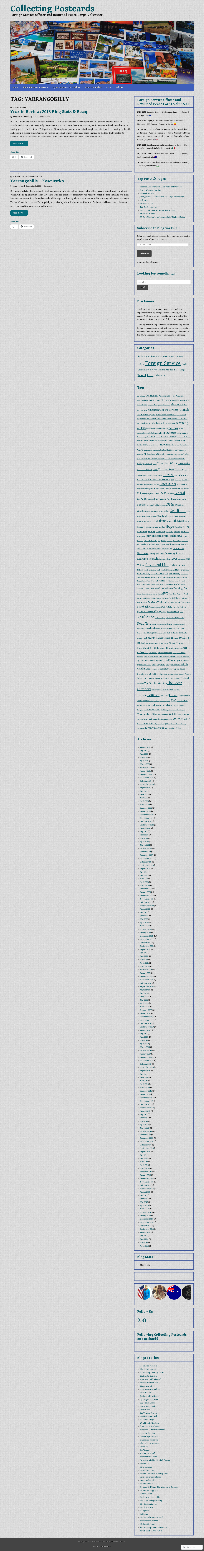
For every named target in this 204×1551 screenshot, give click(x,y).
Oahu (167, 584)
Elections (186, 489)
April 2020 (144, 1003)
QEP (185, 607)
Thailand (185, 678)
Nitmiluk (171, 581)
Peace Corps (179, 370)
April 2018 (144, 1084)
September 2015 (147, 1188)
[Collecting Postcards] (102, 52)
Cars (140, 449)
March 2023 (145, 885)
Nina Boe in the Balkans (150, 1389)
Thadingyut (176, 678)
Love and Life (156, 564)
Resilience (145, 617)
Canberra (163, 444)
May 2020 (144, 1000)
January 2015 (145, 1215)
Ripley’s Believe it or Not (169, 618)
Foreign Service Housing (150, 190)
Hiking (161, 521)
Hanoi (171, 516)
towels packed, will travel (151, 1531)
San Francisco (178, 628)
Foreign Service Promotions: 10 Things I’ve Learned (162, 197)
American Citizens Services (163, 409)
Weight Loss (175, 714)
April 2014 (144, 1246)
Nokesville (177, 581)
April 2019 (144, 1044)
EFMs (181, 489)
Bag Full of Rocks (147, 1403)
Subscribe (144, 253)
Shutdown (144, 643)
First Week (160, 499)
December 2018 (146, 1057)
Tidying (179, 690)
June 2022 (144, 916)
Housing (152, 531)
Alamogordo (157, 405)
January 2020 (145, 1013)
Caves (158, 450)
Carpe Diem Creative (149, 1406)
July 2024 (144, 831)
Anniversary (144, 414)
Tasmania (163, 674)
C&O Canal (146, 445)
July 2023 (144, 872)
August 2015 (145, 1192)
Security (150, 637)
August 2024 (145, 828)
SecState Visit (141, 638)
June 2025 (144, 794)
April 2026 (144, 761)
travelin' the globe (148, 1433)
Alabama (150, 405)
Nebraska (154, 581)
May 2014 (144, 1242)
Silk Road (152, 648)
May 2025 (144, 798)
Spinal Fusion (169, 660)
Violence (182, 705)
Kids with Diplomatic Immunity (153, 1527)
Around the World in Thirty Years (154, 1473)
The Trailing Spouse (148, 1504)
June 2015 (144, 1199)
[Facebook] (144, 1320)
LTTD (171, 565)
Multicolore (166, 577)
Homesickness (151, 527)
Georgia (147, 511)
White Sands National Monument (155, 719)
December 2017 (146, 1098)
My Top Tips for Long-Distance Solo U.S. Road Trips (162, 217)
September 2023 (147, 865)
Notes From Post (147, 1470)
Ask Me (119, 87)
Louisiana (181, 559)
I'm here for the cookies (150, 1497)
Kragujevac (176, 544)
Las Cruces (157, 549)
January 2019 (145, 1054)
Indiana (185, 536)
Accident (167, 400)
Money (176, 573)
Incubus (178, 535)
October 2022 (145, 902)
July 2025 (144, 791)
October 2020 (145, 983)
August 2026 (145, 747)
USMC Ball (150, 705)
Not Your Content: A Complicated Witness (158, 210)
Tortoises (142, 695)
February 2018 (146, 1091)
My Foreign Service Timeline (66, 87)
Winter (178, 719)
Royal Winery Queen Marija (172, 624)
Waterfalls (158, 714)
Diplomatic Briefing (148, 1376)
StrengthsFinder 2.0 (173, 665)
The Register (155, 690)
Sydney (163, 668)
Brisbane (145, 440)
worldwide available (148, 1366)
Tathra (170, 674)
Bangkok (160, 423)
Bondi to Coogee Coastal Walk (146, 437)
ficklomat (144, 1514)
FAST (163, 493)
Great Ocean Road (152, 516)
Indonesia (140, 541)
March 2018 (145, 1087)
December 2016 (146, 1138)
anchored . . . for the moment (152, 1430)
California (154, 445)
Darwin (139, 480)
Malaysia (140, 570)
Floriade (178, 499)
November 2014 (146, 1222)
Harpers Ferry (178, 516)
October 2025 (145, 781)
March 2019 (145, 1047)
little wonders (146, 1467)
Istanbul (163, 541)
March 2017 (145, 1128)
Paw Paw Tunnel (158, 594)
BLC (146, 433)
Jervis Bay (170, 541)
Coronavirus (166, 469)
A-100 (140, 395)
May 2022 (144, 919)
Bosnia (158, 437)
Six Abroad (144, 1450)
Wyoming (158, 724)
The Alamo (140, 683)
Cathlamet (147, 450)
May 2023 (144, 878)
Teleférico (175, 674)
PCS (166, 593)
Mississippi (146, 574)
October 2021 (145, 943)
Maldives (147, 570)
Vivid (162, 710)
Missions (140, 574)
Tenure (145, 678)
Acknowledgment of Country (180, 400)
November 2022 (146, 899)
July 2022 (144, 912)
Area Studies (167, 415)
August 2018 (145, 1070)
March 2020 (145, 1007)
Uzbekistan (160, 375)
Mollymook (164, 574)
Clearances (159, 459)
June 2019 (144, 1037)
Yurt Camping (169, 728)
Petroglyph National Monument (159, 598)
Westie (184, 714)
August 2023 (145, 868)
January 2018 (145, 1094)
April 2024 (144, 841)
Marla (158, 570)
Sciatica (173, 632)
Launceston (165, 549)
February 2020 (146, 1010)
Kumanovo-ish (146, 1386)
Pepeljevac (146, 598)
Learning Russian (175, 553)
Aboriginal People (167, 396)
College (140, 463)
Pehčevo (180, 594)
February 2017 (146, 1131)
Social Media (152, 653)
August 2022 (145, 909)
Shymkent (164, 643)
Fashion (141, 364)
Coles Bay (182, 459)
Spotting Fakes (146, 665)
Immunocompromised (160, 536)
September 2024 (147, 825)
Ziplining (178, 728)
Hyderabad (170, 532)
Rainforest (151, 612)
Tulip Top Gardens (153, 701)
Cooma (155, 470)
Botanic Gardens (168, 437)
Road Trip (144, 624)
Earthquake (149, 489)
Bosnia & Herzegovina (165, 356)
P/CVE (152, 589)
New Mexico (162, 581)
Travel (39, 177)
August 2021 (145, 949)
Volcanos (173, 710)
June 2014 (144, 1239)
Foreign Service (19, 107)
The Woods (163, 690)
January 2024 (145, 852)
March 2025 (145, 804)
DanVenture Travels (148, 1413)
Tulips (145, 701)
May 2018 (144, 1081)
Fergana (151, 499)
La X (170, 549)
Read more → (19, 143)
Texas (170, 678)
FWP (183, 505)
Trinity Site (181, 696)
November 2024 (146, 818)
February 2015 (146, 1212)
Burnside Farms (171, 440)
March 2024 (145, 845)
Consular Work (167, 463)
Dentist (152, 480)
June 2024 (144, 835)
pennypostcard (19, 116)
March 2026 (145, 764)
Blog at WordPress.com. (102, 1546)
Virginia (140, 710)
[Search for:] (164, 282)
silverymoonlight (147, 1419)
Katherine (150, 544)
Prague (151, 607)
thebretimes (145, 1409)
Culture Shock (146, 1494)
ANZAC (153, 415)
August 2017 (145, 1111)
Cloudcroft (171, 459)
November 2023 (146, 858)
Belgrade (149, 428)
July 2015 (144, 1195)
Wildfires (170, 719)
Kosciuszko (168, 544)
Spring (154, 665)
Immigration (141, 536)
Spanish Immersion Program (149, 660)
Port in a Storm (146, 203)
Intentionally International (151, 1517)
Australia (17, 177)
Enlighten (149, 494)
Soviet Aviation (173, 657)
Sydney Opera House (176, 669)
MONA (170, 574)
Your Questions (155, 727)
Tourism (153, 695)
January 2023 (145, 892)
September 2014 (147, 1229)
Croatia (159, 476)
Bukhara (158, 440)
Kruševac (183, 544)
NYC (163, 584)
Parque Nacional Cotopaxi (144, 594)
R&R (144, 611)
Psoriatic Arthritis (172, 606)
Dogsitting (185, 480)
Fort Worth (149, 505)
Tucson (140, 701)
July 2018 (144, 1074)
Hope (170, 526)
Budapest (151, 440)
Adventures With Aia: (149, 1382)
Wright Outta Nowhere (149, 1423)
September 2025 (147, 784)
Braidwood (187, 437)
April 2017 (144, 1124)
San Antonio (159, 628)
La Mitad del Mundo (147, 549)
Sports (139, 665)
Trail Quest (164, 695)
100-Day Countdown (148, 207)
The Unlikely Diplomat (150, 1443)
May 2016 (144, 1161)
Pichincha (184, 598)
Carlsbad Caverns (174, 445)
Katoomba (156, 544)
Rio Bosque (158, 618)
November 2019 (146, 1020)
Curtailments (181, 475)
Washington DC (146, 714)
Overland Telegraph (143, 589)
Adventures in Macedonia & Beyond (155, 1460)
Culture (168, 475)
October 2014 (145, 1225)
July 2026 (144, 751)
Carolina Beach (184, 445)
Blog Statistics (168, 432)
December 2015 (146, 1178)
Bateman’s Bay (170, 423)
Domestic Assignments (145, 484)
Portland (177, 602)
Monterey (146, 577)
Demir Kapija (146, 480)
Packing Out (180, 588)
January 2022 (145, 932)
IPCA (159, 541)
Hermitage (147, 521)
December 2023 (146, 855)
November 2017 (146, 1101)
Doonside (156, 484)
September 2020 (147, 986)
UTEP (160, 705)
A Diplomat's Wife (147, 1453)
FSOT (179, 505)
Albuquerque (166, 405)
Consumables (184, 463)
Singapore (161, 648)
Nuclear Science (149, 584)
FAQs (108, 87)
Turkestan (162, 701)
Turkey (168, 701)
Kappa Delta (141, 544)
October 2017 (145, 1104)
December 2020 (146, 976)
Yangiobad (165, 724)
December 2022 (146, 895)
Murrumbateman (176, 577)
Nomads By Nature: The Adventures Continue (159, 1487)
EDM (162, 489)
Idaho (182, 532)
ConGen (148, 463)
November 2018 (146, 1060)
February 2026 (146, 767)
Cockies (176, 459)
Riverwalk (180, 618)
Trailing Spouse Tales (149, 1416)
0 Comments (45, 116)
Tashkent (153, 674)
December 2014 (146, 1219)
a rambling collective (149, 1440)
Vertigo (167, 705)
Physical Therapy (175, 598)
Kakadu (175, 541)
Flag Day (170, 499)
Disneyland (178, 480)
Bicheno (165, 428)
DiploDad (144, 1446)
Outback (184, 584)
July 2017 (144, 1114)
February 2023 (146, 889)
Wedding (165, 714)
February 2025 (146, 808)
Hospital (178, 527)
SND (178, 648)
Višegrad (167, 710)
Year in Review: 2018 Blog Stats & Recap (49, 111)
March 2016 (145, 1168)
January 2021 (145, 973)
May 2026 (144, 757)
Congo (154, 464)
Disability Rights (167, 480)
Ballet (154, 423)
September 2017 (147, 1108)
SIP (166, 648)
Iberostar (177, 532)
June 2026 (144, 754)
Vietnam (176, 705)
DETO (157, 480)
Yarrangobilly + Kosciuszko (37, 181)
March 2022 (145, 926)
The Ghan (162, 683)
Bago (146, 423)
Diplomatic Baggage (149, 1490)
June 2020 (144, 996)
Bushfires (179, 440)
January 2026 (145, 771)
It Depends (144, 1510)
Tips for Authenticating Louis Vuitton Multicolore (161, 187)
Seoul (158, 638)
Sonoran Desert (166, 653)
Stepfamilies (161, 665)
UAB (174, 700)
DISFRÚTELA (145, 1393)
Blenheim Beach (154, 433)
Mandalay (153, 570)
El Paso (141, 493)
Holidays (177, 521)
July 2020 (144, 993)
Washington (181, 710)
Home (15, 87)
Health (185, 364)
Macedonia (179, 565)
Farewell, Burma (147, 193)
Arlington (176, 415)
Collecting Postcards (52, 8)
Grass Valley (164, 511)
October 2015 (145, 1185)
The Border (151, 683)
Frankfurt (156, 505)
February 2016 (146, 1172)
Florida (184, 499)
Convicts (149, 470)
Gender (141, 511)
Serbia (175, 638)
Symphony (142, 674)
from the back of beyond (150, 1426)
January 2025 (145, 811)
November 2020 (146, 980)
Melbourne (180, 570)
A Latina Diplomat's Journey (152, 1372)
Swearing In (154, 669)
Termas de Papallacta (154, 678)
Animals (184, 410)
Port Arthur (171, 602)
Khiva (162, 544)
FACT (158, 493)
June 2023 (144, 875)
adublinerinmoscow (148, 1484)
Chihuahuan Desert (154, 454)
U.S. (150, 375)
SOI (159, 653)
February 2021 (146, 969)
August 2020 (145, 990)
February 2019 (146, 1050)
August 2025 (145, 788)
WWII (151, 723)
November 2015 (146, 1182)
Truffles (187, 696)
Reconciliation (173, 612)
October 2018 (145, 1064)
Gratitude (178, 511)
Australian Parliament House (162, 419)
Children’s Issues (171, 454)
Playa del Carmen (142, 602)
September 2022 (147, 906)
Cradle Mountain (142, 476)
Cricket (150, 476)
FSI (169, 505)
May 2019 (144, 1040)
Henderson (140, 521)
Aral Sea (159, 415)
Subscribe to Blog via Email (158, 228)
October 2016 (145, 1145)
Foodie (141, 504)
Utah (157, 705)
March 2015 (145, 1209)
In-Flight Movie (146, 1507)
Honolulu (162, 527)
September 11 (166, 638)
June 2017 (144, 1118)
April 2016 (144, 1165)
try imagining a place (149, 1399)
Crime (155, 476)
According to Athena (149, 1521)
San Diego (168, 628)
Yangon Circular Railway (178, 724)
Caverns (153, 450)
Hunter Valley (161, 532)
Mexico (169, 369)
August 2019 (145, 1030)
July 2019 (144, 1033)
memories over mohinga (150, 1477)
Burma (179, 356)
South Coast (149, 656)
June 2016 (144, 1158)
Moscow (152, 577)
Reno (181, 612)
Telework (181, 674)
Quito (139, 612)
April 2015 (144, 1205)
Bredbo (139, 440)
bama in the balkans (148, 1457)
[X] (139, 1320)
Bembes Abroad (147, 1480)
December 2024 (146, 815)
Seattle (184, 633)
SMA (175, 648)
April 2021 (144, 963)
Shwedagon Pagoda (154, 643)
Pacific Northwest (164, 588)
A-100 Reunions (150, 396)
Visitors (148, 709)
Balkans (151, 356)
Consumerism (141, 470)
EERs (166, 489)
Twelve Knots (146, 1463)
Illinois (186, 532)
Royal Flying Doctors (158, 624)
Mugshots (159, 577)
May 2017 (144, 1121)
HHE (154, 521)
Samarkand (149, 628)
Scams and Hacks (162, 633)
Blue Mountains (182, 433)
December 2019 (146, 1017)
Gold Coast (154, 511)
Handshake (163, 516)
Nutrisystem (158, 584)
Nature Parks (146, 581)
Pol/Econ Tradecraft (157, 602)
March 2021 (145, 966)
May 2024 (144, 838)
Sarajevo (152, 633)
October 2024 (145, 821)
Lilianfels (161, 559)
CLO (165, 458)
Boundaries (180, 437)
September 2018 (147, 1067)
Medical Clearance (168, 570)
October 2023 (145, 862)
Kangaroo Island (183, 541)
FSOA (174, 505)
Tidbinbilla (171, 690)
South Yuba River (160, 657)
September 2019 (147, 1027)
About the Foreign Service (35, 87)
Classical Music (150, 459)
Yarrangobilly (142, 728)
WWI (145, 723)
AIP (145, 404)
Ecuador (157, 488)
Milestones (144, 200)
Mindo (187, 570)
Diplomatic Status (147, 1524)
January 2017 (145, 1135)
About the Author (93, 87)
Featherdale (170, 494)
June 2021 (144, 956)
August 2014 (145, 1232)
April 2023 (144, 882)
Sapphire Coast (142, 633)
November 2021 (146, 939)
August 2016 (145, 1151)
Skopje (171, 648)
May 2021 (144, 959)
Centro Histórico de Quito (171, 450)
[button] (144, 1292)
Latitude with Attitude (149, 1396)
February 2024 (146, 848)
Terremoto (164, 678)
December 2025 (146, 774)
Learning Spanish (147, 558)
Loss (174, 559)
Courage (181, 469)
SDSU (180, 633)
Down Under (167, 484)
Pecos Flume (173, 594)
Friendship (163, 505)
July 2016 (144, 1155)
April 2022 (144, 922)
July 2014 (144, 1236)
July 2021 (144, 953)
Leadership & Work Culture (151, 369)
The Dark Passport (148, 1369)
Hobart (168, 521)
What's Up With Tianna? (150, 1379)
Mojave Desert (156, 574)
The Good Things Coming (151, 1500)
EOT (154, 494)
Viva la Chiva (156, 710)
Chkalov (179, 454)
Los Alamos (167, 559)
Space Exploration (184, 657)
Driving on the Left (182, 484)
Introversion (150, 540)
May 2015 (144, 1202)
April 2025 (144, 801)
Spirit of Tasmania (183, 660)
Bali (150, 423)
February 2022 (146, 929)
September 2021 (147, 946)
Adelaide (140, 405)
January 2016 (145, 1175)
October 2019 (145, 1023)
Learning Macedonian (156, 554)
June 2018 (144, 1077)
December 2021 (146, 936)
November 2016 (146, 1141)
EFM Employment (173, 489)
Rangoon (160, 611)
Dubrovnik (141, 489)
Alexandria (177, 404)
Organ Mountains (174, 584)
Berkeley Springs (157, 428)
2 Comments (47, 186)
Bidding (173, 428)
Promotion (157, 607)
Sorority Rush (176, 653)
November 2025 (146, 777)
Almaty (145, 410)
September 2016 (147, 1148)
